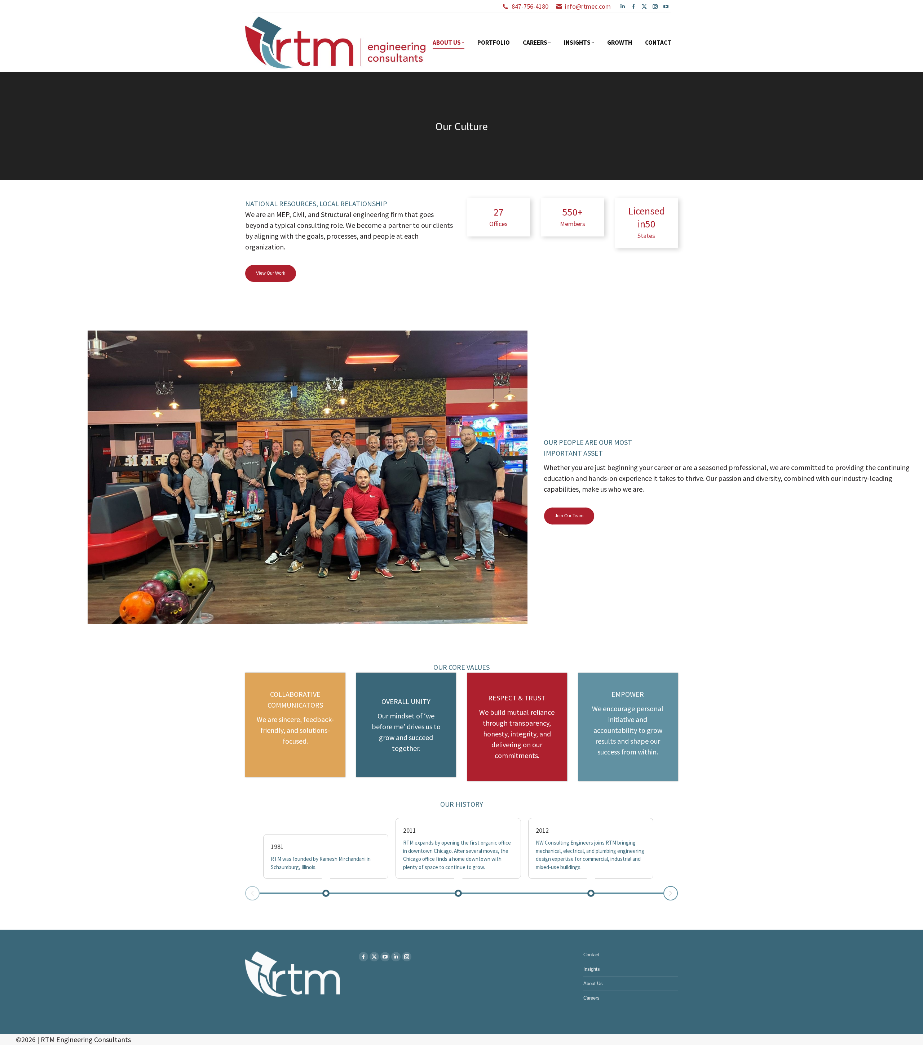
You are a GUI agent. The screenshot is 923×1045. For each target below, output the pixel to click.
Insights (591, 969)
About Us (593, 983)
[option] (307, 439)
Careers (591, 998)
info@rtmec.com (588, 6)
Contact (591, 954)
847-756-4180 (530, 6)
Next (670, 893)
